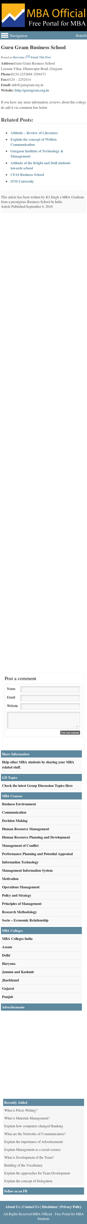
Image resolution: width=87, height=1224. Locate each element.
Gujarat (8, 988)
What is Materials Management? (27, 1118)
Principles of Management (21, 903)
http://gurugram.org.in (32, 90)
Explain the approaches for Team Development (37, 1173)
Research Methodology (19, 911)
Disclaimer (50, 1206)
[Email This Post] (28, 57)
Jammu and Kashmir (18, 971)
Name (11, 688)
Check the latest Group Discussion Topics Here (37, 785)
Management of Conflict (20, 845)
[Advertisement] (43, 246)
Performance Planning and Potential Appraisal (37, 853)
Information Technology (20, 862)
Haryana (18, 57)
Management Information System (27, 870)
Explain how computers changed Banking (33, 1125)
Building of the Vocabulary (23, 1165)
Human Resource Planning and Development (36, 837)
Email (11, 697)
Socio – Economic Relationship (25, 920)
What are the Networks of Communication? (34, 1133)
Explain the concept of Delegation (28, 1180)
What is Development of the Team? (29, 1157)
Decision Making (14, 820)
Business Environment (19, 803)
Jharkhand (10, 980)
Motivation (10, 878)
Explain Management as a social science (32, 1149)
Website (12, 705)
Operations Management (20, 886)
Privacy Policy (71, 1206)
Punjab (7, 996)
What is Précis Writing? (20, 1110)
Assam (7, 946)
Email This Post (41, 57)
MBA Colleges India (17, 938)
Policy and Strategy (16, 895)
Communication (14, 812)
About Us (12, 1206)
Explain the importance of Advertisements (33, 1141)
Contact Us (30, 1206)
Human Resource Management (25, 828)
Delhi (6, 955)
